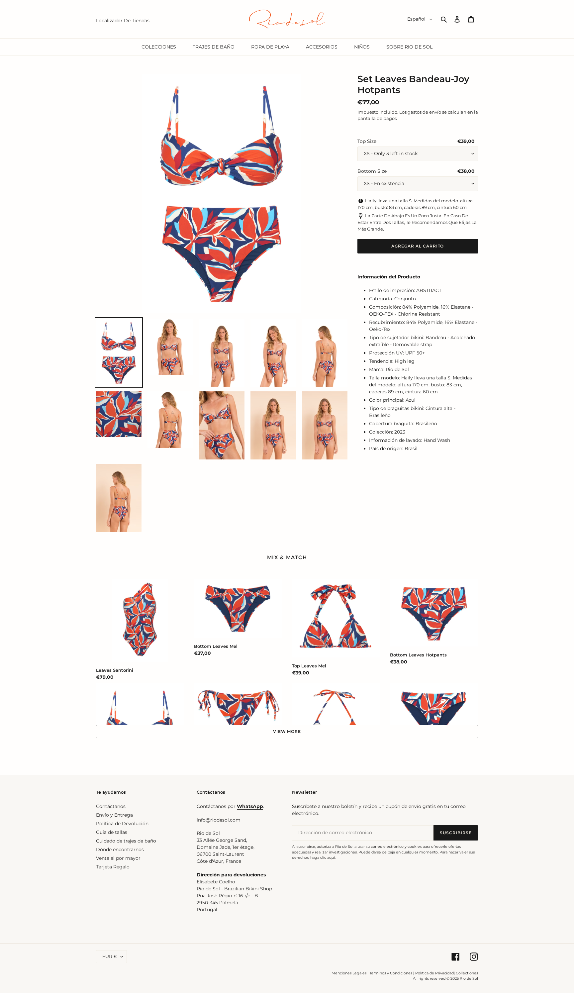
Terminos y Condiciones (390, 973)
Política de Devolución (122, 824)
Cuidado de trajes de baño (126, 841)
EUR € (109, 956)
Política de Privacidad (434, 973)
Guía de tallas (111, 832)
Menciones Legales (349, 973)
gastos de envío (424, 112)
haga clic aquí (322, 857)
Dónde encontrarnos (120, 849)
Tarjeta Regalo (113, 867)
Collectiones (467, 973)
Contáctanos (111, 806)
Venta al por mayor (118, 858)
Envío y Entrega (114, 815)
